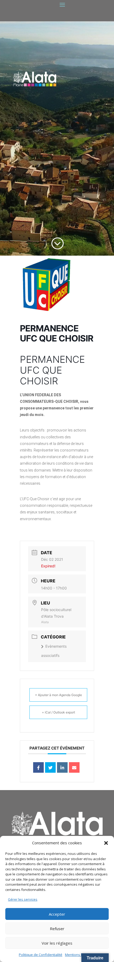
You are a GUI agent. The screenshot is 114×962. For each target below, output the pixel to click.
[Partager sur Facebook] (38, 767)
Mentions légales (79, 954)
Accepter (57, 914)
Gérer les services (22, 899)
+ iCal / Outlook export (58, 712)
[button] (106, 843)
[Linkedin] (62, 767)
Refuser (57, 928)
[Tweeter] (50, 767)
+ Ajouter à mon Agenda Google (58, 695)
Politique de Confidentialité (40, 954)
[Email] (74, 767)
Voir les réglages (57, 943)
